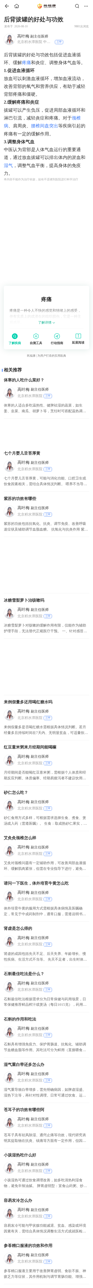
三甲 (59, 41)
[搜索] (78, 6)
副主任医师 (32, 36)
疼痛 (26, 62)
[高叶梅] (9, 39)
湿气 (8, 165)
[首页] (5, 6)
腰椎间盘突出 (44, 125)
